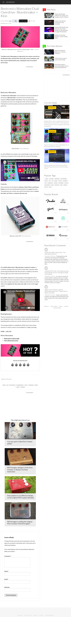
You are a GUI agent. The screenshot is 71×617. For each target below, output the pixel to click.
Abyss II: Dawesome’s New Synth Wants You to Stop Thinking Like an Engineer (56, 139)
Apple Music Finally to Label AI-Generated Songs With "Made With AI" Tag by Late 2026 (56, 291)
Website (7, 587)
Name (6, 571)
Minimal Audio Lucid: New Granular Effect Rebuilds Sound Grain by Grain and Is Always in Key (56, 160)
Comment (7, 556)
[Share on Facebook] (30, 379)
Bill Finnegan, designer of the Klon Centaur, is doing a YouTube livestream (20, 469)
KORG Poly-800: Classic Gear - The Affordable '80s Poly (55, 253)
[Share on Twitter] (36, 379)
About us (46, 306)
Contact (66, 306)
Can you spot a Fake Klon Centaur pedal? (19, 442)
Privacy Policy (53, 306)
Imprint (61, 306)
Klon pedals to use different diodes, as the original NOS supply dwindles (20, 496)
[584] (51, 209)
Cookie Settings (57, 308)
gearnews (10, 2)
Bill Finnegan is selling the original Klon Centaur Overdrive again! (19, 523)
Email (6, 579)
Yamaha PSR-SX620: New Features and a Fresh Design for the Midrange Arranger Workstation (57, 272)
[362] (63, 218)
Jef (10, 21)
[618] (63, 200)
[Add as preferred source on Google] (23, 21)
